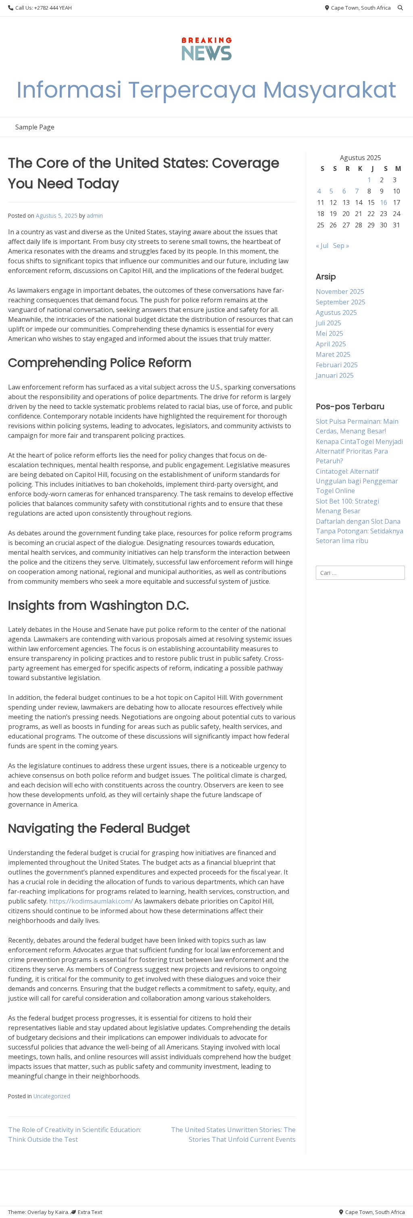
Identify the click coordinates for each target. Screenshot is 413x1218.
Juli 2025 (328, 323)
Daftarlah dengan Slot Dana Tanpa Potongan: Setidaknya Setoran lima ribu (359, 531)
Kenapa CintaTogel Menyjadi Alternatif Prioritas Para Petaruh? (359, 451)
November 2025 (340, 291)
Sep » (341, 245)
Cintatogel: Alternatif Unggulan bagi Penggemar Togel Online (357, 481)
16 (383, 202)
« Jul (322, 245)
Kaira (61, 1212)
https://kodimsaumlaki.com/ (91, 901)
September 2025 (340, 302)
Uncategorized (51, 1096)
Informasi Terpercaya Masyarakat (206, 90)
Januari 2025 (335, 375)
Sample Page (34, 127)
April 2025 (331, 343)
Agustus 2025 (336, 312)
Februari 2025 (337, 364)
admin (95, 215)
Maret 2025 (333, 354)
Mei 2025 (329, 333)
